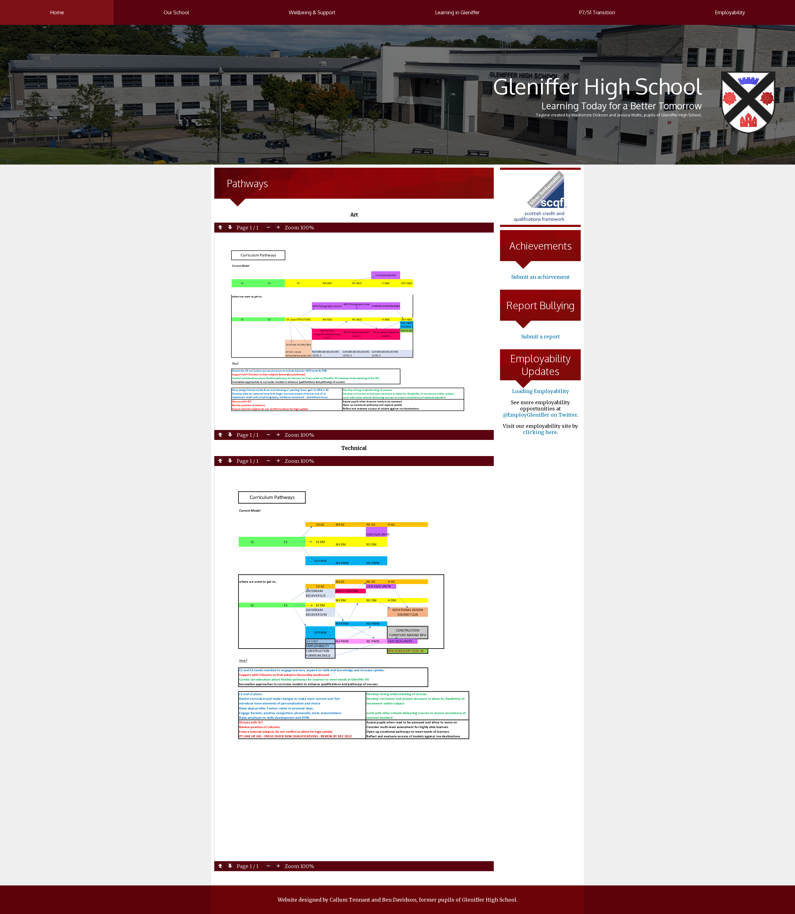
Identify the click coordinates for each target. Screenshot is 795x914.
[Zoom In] (278, 227)
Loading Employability (540, 391)
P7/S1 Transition (597, 12)
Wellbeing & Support (312, 12)
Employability (730, 12)
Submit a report (540, 336)
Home (57, 12)
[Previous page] (220, 227)
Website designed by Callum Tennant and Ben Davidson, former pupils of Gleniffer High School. (398, 900)
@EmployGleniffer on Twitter (540, 415)
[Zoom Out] (268, 227)
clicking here (540, 432)
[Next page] (230, 227)
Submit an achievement (540, 277)
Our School (176, 12)
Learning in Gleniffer (457, 12)
